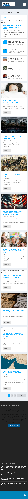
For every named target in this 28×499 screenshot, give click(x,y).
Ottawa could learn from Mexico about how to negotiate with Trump (12, 212)
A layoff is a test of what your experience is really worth (12, 27)
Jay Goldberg (12, 69)
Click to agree (17, 495)
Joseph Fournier (12, 44)
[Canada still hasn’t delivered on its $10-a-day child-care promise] (14, 239)
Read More (7, 112)
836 (21, 395)
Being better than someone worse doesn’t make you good (16, 50)
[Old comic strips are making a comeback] (14, 300)
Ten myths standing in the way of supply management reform (13, 334)
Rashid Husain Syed (8, 376)
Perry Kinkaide (7, 178)
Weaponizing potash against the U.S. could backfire (15, 58)
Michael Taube (7, 314)
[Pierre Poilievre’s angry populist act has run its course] (5, 76)
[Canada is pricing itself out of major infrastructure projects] (5, 42)
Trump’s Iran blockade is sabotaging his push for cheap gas (12, 372)
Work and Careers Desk (9, 30)
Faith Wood (6, 104)
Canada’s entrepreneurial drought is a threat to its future (12, 277)
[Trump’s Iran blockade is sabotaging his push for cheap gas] (14, 361)
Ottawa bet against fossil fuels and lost (16, 67)
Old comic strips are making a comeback (14, 311)
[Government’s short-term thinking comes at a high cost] (14, 163)
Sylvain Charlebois (13, 61)
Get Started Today (14, 425)
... (18, 395)
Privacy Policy (24, 495)
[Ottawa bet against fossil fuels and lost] (5, 68)
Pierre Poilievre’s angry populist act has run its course (16, 76)
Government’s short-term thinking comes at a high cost (12, 174)
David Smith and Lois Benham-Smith (12, 281)
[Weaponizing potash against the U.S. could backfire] (5, 59)
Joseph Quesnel (12, 52)
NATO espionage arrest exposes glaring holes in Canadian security (12, 136)
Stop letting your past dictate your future (11, 101)
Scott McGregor (7, 140)
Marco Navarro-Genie (9, 216)
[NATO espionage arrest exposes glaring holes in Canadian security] (14, 125)
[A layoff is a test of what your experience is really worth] (14, 21)
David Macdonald (8, 254)
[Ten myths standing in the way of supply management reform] (14, 329)
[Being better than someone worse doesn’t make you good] (5, 51)
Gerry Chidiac (12, 78)
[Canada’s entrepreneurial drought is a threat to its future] (14, 271)
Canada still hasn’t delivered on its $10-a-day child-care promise (13, 250)
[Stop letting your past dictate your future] (14, 90)
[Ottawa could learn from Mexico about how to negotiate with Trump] (14, 201)
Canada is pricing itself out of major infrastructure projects (16, 42)
